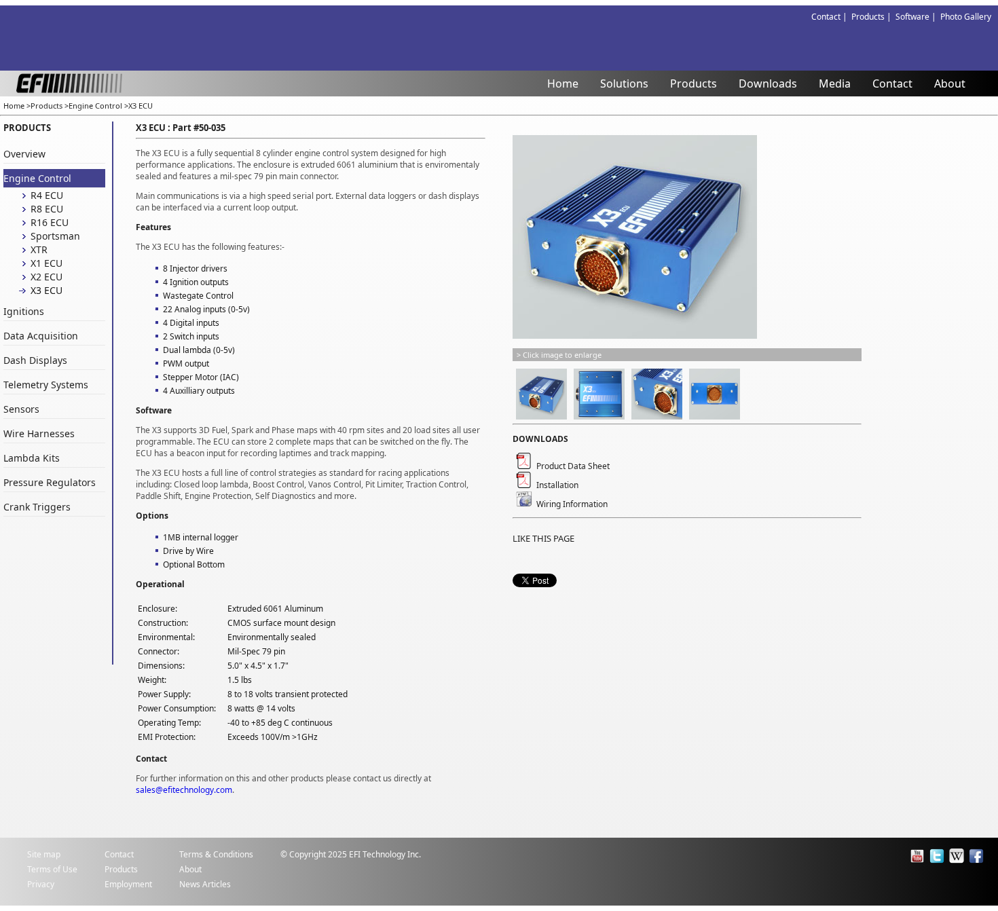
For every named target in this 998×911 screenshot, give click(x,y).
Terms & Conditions (216, 854)
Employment (128, 884)
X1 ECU (46, 263)
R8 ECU (47, 208)
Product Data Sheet (571, 466)
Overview (24, 153)
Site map (43, 854)
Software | (917, 16)
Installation (555, 485)
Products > (50, 105)
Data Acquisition (40, 335)
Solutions (624, 83)
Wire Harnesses (39, 433)
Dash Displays (35, 360)
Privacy (40, 884)
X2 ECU (46, 276)
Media (835, 83)
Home (562, 83)
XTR (39, 249)
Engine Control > (98, 105)
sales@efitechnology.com (184, 790)
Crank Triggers (37, 506)
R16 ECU (50, 222)
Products (693, 83)
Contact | (831, 16)
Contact (892, 83)
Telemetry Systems (45, 384)
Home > (17, 105)
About (949, 83)
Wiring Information (570, 504)
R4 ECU (47, 195)
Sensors (21, 409)
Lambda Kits (31, 457)
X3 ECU (140, 105)
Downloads (768, 83)
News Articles (205, 884)
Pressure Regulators (49, 482)
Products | (873, 16)
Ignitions (23, 311)
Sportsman (55, 235)
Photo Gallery (965, 16)
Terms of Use (52, 869)
